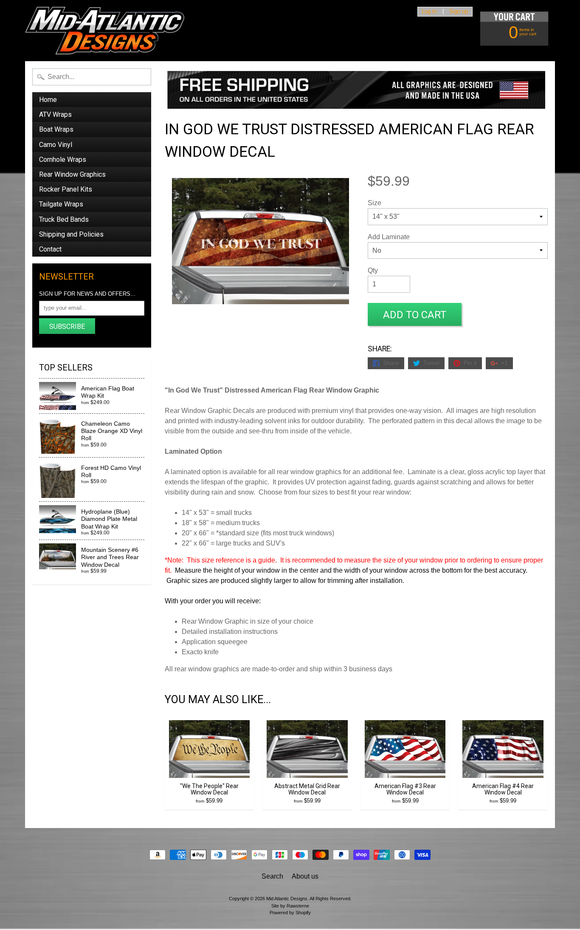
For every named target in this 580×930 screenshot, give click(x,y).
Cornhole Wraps (62, 159)
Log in (429, 11)
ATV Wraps (55, 114)
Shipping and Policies (71, 234)
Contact (50, 249)
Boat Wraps (56, 129)
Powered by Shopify (290, 912)
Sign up (458, 11)
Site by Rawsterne (290, 905)
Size (374, 202)
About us (305, 876)
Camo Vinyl (55, 145)
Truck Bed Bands (64, 219)
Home (48, 100)
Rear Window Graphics (72, 174)
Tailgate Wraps (61, 204)
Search (272, 876)
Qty (373, 270)
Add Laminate (389, 236)
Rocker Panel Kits (65, 189)
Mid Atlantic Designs (286, 898)
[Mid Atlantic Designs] (104, 30)
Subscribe (67, 326)
